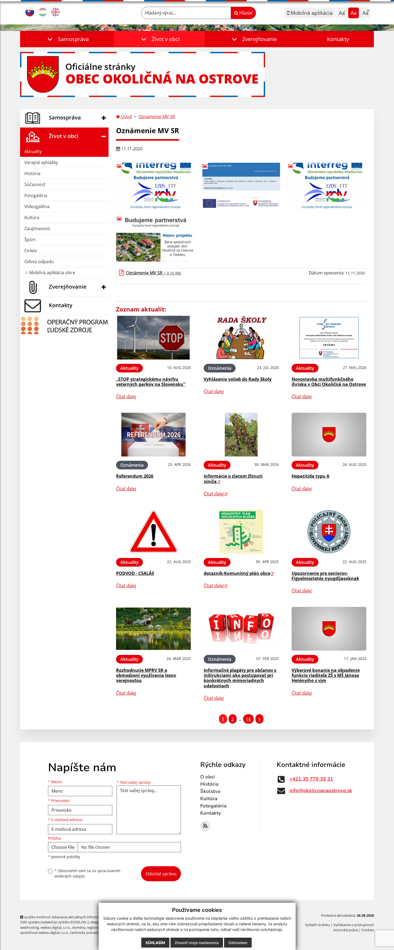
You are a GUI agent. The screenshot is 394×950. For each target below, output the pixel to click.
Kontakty (338, 39)
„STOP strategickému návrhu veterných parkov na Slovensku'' (150, 381)
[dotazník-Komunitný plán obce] (241, 532)
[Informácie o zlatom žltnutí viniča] (241, 434)
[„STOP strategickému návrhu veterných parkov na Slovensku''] (153, 338)
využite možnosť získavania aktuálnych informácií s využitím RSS (74, 917)
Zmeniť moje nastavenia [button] (197, 942)
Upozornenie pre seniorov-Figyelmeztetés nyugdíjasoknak (325, 575)
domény (78, 927)
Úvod (126, 116)
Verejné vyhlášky (41, 162)
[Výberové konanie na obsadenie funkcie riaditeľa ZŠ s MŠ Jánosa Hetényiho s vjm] (329, 629)
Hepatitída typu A (310, 476)
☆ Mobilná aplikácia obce (49, 272)
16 (248, 719)
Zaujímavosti (37, 228)
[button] (67, 39)
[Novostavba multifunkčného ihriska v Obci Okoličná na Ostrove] (329, 338)
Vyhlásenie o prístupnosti (353, 924)
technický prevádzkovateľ (90, 932)
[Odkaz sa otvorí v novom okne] (205, 826)
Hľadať (245, 13)
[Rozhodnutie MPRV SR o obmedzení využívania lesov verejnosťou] (153, 629)
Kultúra (31, 217)
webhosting (29, 927)
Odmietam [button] (237, 942)
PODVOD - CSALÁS (135, 573)
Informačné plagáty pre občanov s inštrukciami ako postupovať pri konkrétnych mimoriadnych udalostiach (240, 678)
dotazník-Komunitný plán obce (237, 573)
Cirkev (30, 250)
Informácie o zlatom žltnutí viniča (233, 478)
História (32, 173)
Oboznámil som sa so (87, 873)
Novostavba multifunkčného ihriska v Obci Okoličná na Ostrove (329, 381)
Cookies (367, 929)
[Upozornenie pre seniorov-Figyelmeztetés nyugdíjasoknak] (329, 532)
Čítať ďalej (126, 397)
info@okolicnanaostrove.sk (320, 790)
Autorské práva (345, 929)
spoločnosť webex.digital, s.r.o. (44, 932)
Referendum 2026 (134, 476)
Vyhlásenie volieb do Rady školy (238, 379)
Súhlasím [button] (155, 942)
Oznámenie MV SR (157, 116)
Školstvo (210, 791)
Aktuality (33, 151)
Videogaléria (37, 206)
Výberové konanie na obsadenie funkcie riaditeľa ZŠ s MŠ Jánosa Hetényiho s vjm (326, 675)
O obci (207, 777)
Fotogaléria (35, 195)
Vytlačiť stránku (317, 924)
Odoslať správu (161, 874)
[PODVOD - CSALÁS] (153, 532)
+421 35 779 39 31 (311, 779)
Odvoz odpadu (39, 261)
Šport (30, 239)
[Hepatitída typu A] (329, 434)
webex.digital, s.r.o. (55, 927)
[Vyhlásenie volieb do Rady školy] (241, 338)
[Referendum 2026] (153, 434)
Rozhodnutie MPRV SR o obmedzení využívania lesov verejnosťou (146, 675)
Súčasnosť (34, 184)
